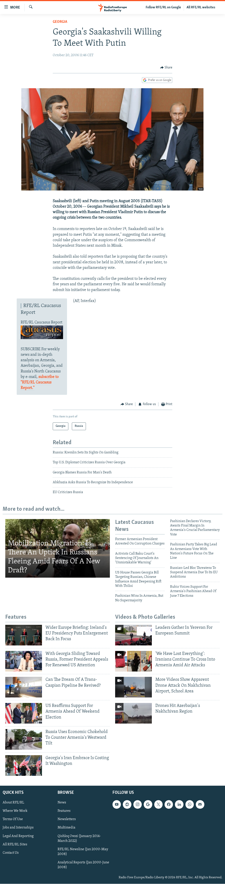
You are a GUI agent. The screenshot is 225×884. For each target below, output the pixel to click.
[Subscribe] (200, 804)
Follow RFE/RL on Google (163, 7)
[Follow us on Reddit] (127, 804)
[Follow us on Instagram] (137, 804)
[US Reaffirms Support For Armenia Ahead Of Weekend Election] (23, 713)
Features (64, 811)
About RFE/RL (13, 803)
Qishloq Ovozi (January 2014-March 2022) (79, 838)
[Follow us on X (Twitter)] (158, 804)
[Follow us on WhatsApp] (189, 804)
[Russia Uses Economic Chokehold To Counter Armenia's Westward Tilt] (23, 739)
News (62, 803)
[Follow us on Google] (148, 804)
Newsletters (67, 819)
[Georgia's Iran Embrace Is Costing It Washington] (23, 765)
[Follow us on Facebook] (169, 804)
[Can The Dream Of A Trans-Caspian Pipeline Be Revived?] (23, 687)
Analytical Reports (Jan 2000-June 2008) (83, 865)
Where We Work (15, 811)
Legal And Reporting (18, 836)
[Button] (166, 67)
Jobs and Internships (18, 828)
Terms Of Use (13, 819)
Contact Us (11, 853)
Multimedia (66, 828)
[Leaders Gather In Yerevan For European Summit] (133, 635)
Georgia (60, 22)
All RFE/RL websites (201, 7)
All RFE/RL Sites (15, 844)
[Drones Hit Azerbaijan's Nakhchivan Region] (133, 713)
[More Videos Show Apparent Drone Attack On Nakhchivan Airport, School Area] (133, 687)
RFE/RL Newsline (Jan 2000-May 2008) (83, 852)
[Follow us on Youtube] (116, 804)
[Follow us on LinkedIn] (179, 804)
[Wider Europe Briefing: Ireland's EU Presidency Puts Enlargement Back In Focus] (23, 635)
